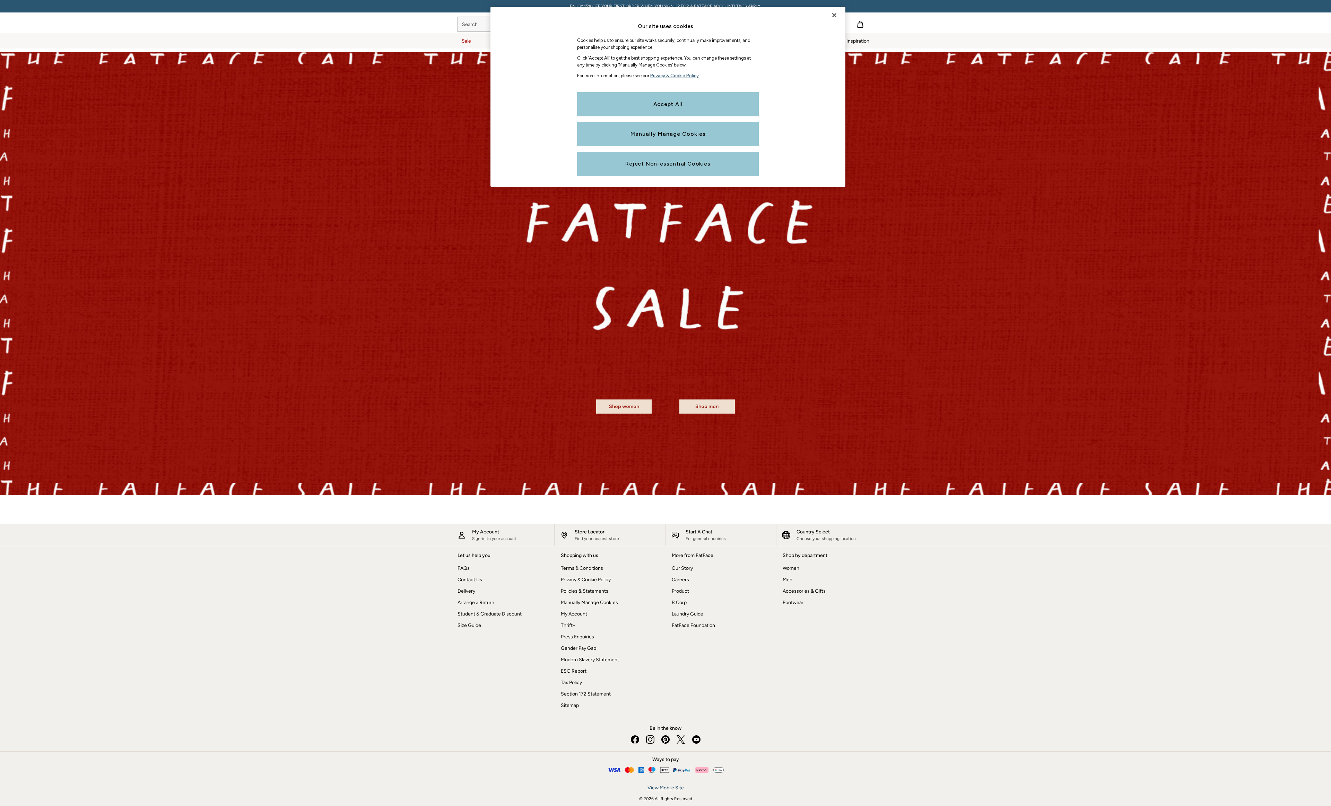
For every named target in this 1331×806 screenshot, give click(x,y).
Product (680, 591)
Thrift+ (568, 625)
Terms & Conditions (582, 568)
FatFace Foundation (693, 625)
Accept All (668, 104)
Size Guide (469, 625)
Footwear (793, 602)
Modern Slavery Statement (590, 660)
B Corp (679, 602)
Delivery (466, 591)
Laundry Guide (687, 614)
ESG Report (573, 671)
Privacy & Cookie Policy (586, 580)
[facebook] (635, 739)
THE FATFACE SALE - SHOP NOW (665, 6)
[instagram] (650, 739)
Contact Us (470, 580)
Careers (680, 580)
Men (787, 580)
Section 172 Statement (586, 694)
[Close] (834, 15)
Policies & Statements (584, 591)
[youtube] (696, 739)
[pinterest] (665, 739)
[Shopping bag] (860, 24)
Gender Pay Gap (578, 648)
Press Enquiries (577, 637)
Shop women (624, 407)
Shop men (707, 407)
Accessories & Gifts (804, 591)
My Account (574, 614)
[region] (667, 97)
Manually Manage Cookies (589, 602)
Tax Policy (571, 682)
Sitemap (570, 705)
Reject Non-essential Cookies (667, 163)
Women (791, 568)
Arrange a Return (476, 602)
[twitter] (680, 739)
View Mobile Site (665, 788)
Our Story (682, 568)
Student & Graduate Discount (490, 614)
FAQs (464, 568)
